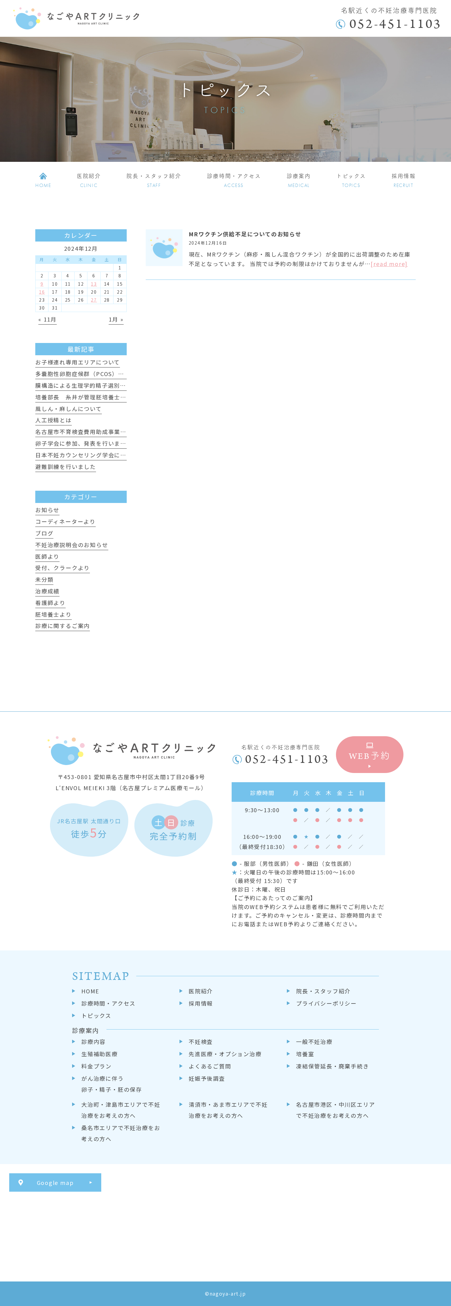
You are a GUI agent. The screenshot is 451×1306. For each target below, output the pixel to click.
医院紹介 (201, 991)
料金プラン (96, 1066)
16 (42, 292)
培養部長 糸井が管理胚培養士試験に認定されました (108, 397)
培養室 (305, 1054)
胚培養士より (53, 614)
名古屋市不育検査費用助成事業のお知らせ (93, 432)
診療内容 (93, 1041)
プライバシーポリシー (326, 1003)
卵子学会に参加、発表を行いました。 (87, 443)
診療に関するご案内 (62, 626)
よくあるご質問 (210, 1066)
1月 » (116, 319)
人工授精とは (53, 420)
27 (94, 300)
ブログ (44, 533)
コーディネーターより (65, 521)
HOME (90, 991)
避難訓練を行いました (65, 466)
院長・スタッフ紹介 (323, 991)
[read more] (389, 264)
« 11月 (47, 319)
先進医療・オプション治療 (225, 1054)
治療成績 (47, 591)
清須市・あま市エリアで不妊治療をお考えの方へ (228, 1109)
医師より (47, 556)
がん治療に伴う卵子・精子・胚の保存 (111, 1083)
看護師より (50, 603)
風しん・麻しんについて (68, 409)
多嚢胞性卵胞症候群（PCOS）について (88, 374)
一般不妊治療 (314, 1041)
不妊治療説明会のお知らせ (71, 545)
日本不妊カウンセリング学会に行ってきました (98, 455)
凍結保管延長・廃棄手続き (332, 1066)
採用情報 (201, 1003)
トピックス (96, 1015)
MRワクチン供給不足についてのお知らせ (245, 234)
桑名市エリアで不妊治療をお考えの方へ (120, 1133)
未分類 (44, 579)
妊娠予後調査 (207, 1078)
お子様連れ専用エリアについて (77, 362)
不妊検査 (201, 1041)
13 (94, 284)
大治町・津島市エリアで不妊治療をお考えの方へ (120, 1109)
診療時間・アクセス (108, 1003)
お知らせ (47, 510)
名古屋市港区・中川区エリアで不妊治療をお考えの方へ (335, 1109)
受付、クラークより (62, 568)
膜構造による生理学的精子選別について (89, 385)
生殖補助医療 (99, 1054)
